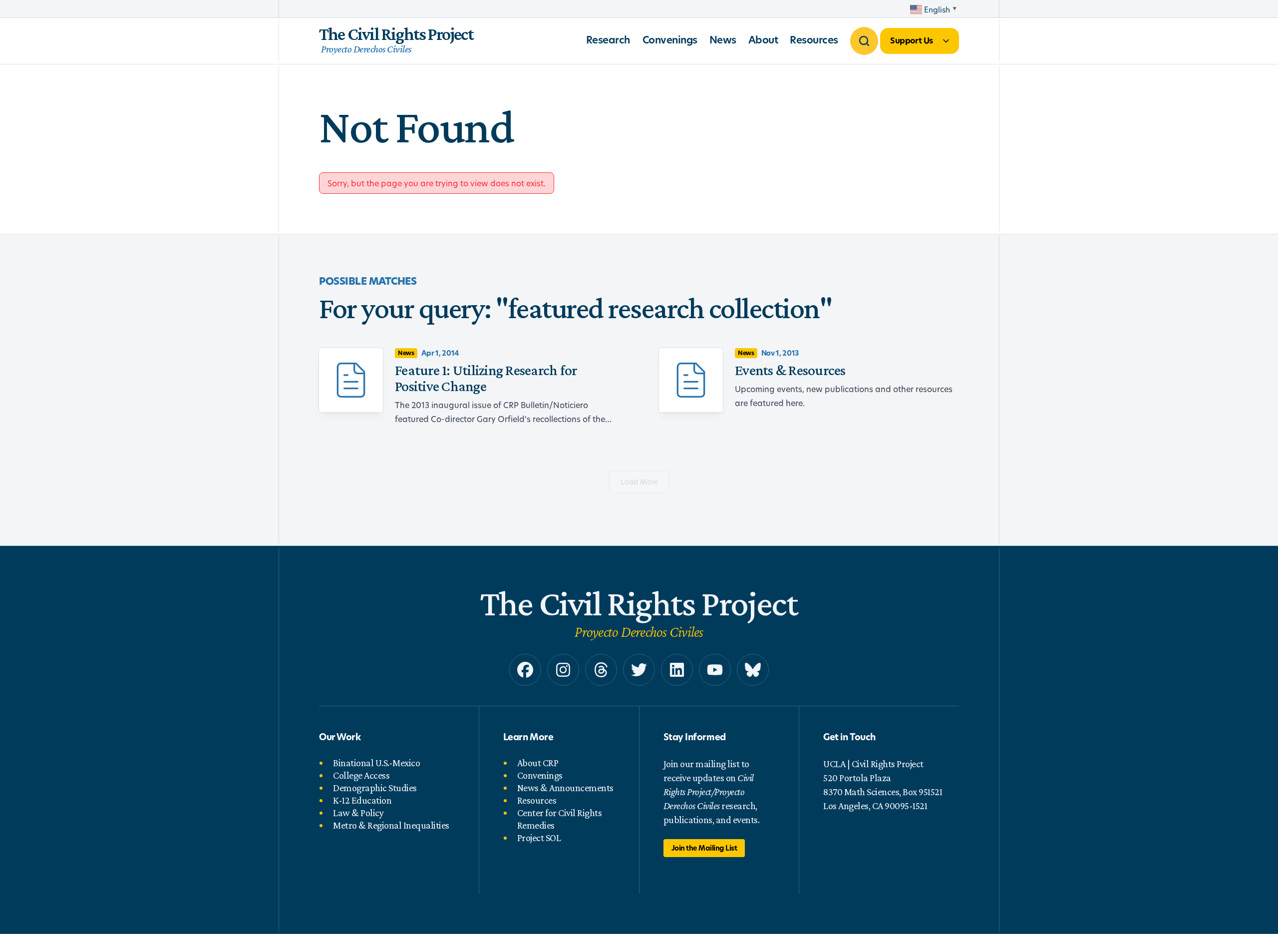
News (722, 39)
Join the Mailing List (704, 848)
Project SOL (539, 837)
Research (608, 39)
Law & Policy (358, 812)
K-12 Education (362, 800)
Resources (814, 39)
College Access (361, 775)
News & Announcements (565, 787)
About (763, 39)
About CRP (538, 762)
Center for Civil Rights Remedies (559, 819)
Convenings (669, 39)
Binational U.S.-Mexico (376, 762)
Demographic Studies (375, 787)
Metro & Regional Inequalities (391, 825)
